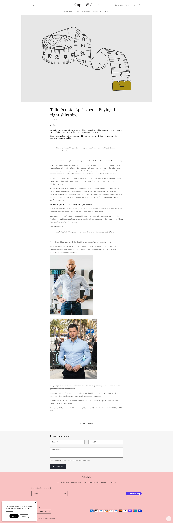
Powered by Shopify (50, 518)
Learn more (9, 511)
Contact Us (104, 482)
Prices (85, 482)
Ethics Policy (65, 482)
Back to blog (88, 423)
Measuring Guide (94, 482)
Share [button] (54, 125)
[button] (33, 5)
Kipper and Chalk (40, 518)
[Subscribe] (65, 493)
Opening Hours (76, 482)
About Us (113, 482)
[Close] (35, 503)
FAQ (58, 482)
